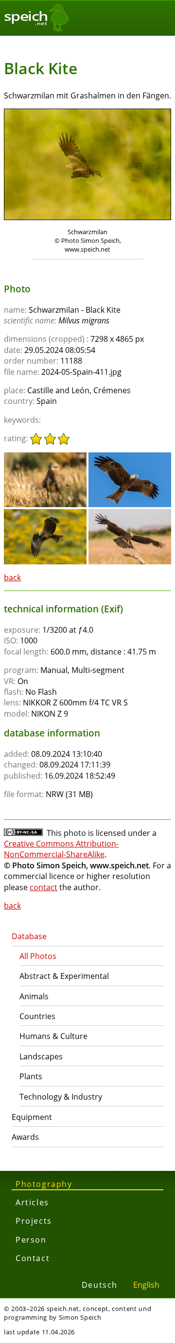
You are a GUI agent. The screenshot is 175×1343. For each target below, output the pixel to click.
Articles (32, 1202)
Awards (25, 1137)
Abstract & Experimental (64, 976)
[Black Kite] (45, 456)
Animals (34, 996)
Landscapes (41, 1056)
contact (43, 887)
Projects (34, 1220)
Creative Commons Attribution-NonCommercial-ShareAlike (61, 849)
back (12, 577)
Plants (30, 1076)
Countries (37, 1016)
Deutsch (100, 1284)
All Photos (37, 956)
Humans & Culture (53, 1036)
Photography (44, 1184)
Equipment (32, 1117)
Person (31, 1239)
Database (29, 936)
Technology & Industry (60, 1096)
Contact (33, 1258)
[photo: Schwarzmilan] (87, 166)
